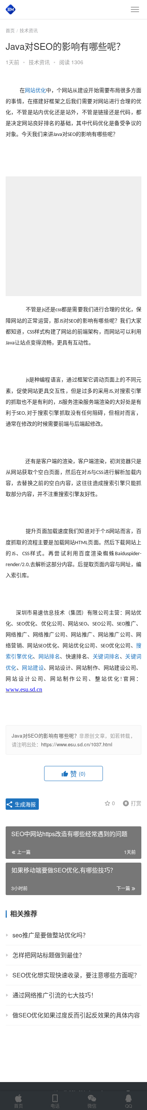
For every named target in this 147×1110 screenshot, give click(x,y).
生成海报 (24, 804)
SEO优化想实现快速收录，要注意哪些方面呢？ (76, 975)
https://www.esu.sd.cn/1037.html (76, 744)
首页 (10, 30)
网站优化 (35, 90)
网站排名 (49, 656)
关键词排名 (106, 656)
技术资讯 (39, 62)
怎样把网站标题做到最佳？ (48, 955)
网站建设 (33, 668)
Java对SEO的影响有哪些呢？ (45, 735)
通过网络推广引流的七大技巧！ (54, 995)
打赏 (130, 802)
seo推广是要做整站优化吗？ (50, 935)
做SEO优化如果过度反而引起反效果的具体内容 (76, 1015)
